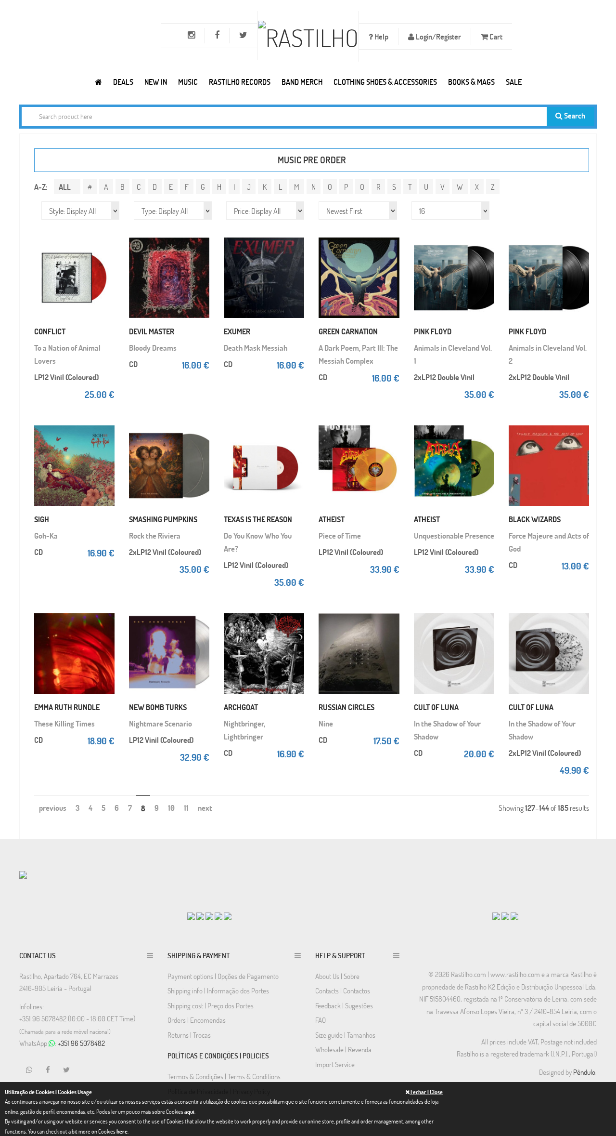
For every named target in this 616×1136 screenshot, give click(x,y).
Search (574, 115)
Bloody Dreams (153, 348)
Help (380, 36)
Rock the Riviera (154, 535)
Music (188, 82)
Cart (495, 36)
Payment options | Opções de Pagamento (223, 976)
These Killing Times (64, 723)
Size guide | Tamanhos (345, 1035)
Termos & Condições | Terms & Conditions (224, 1076)
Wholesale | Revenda (343, 1049)
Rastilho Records (239, 82)
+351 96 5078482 (81, 1043)
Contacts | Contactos (342, 990)
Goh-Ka (46, 535)
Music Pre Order (312, 160)
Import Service (335, 1064)
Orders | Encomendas (196, 1020)
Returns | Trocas (189, 1035)
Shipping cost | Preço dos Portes (210, 1005)
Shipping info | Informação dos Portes (218, 990)
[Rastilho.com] (98, 82)
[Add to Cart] (105, 234)
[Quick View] (105, 253)
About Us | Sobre (337, 976)
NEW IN (155, 82)
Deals (123, 82)
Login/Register (437, 36)
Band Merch (302, 82)
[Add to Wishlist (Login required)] (105, 272)
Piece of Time (340, 535)
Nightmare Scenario (160, 723)
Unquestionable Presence (454, 535)
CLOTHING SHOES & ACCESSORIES (385, 82)
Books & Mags (471, 82)
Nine (326, 723)
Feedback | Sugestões (344, 1005)
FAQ (320, 1020)
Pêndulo (584, 1072)
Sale (514, 82)
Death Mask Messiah (255, 348)
